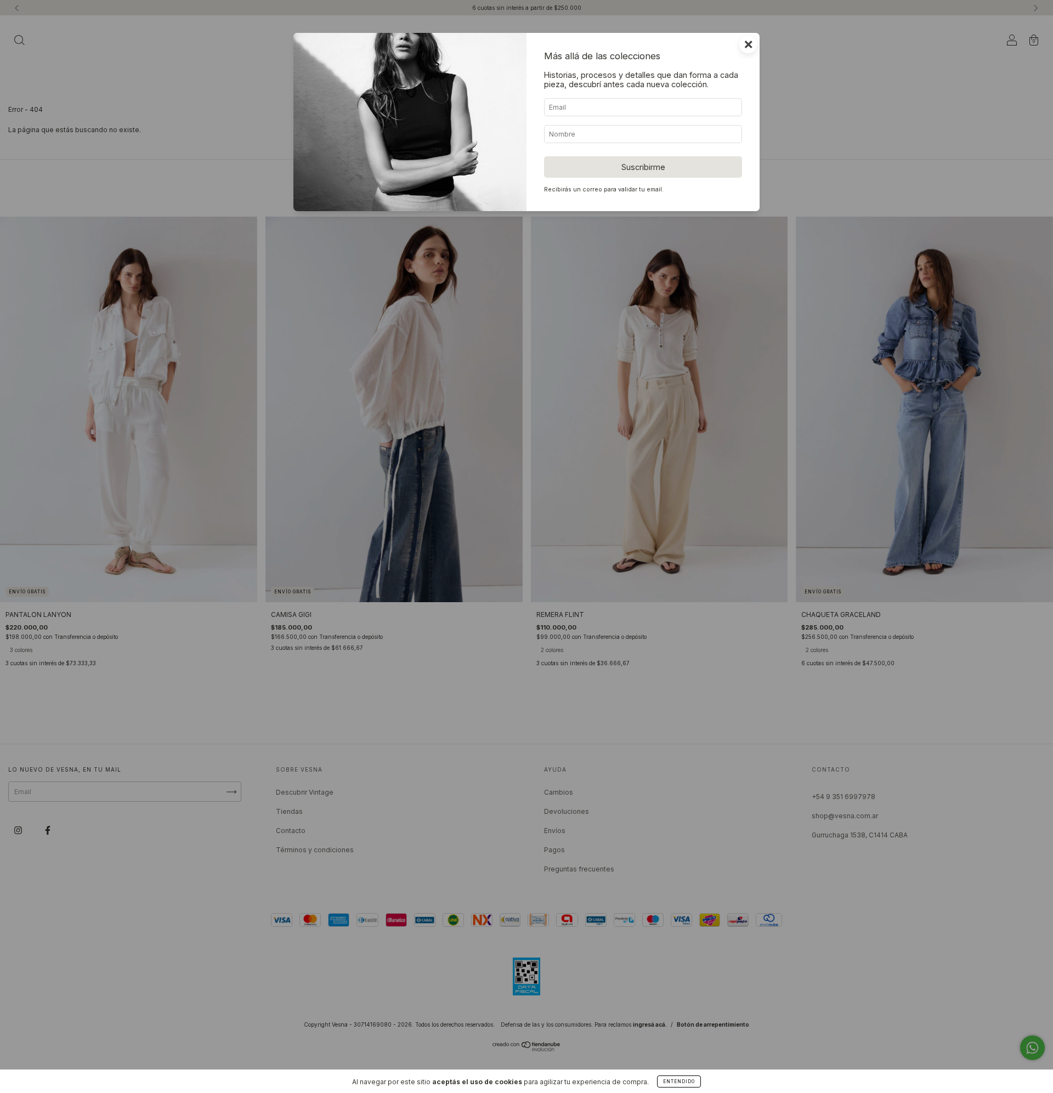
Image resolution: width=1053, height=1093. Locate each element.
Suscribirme (643, 167)
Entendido (679, 1081)
